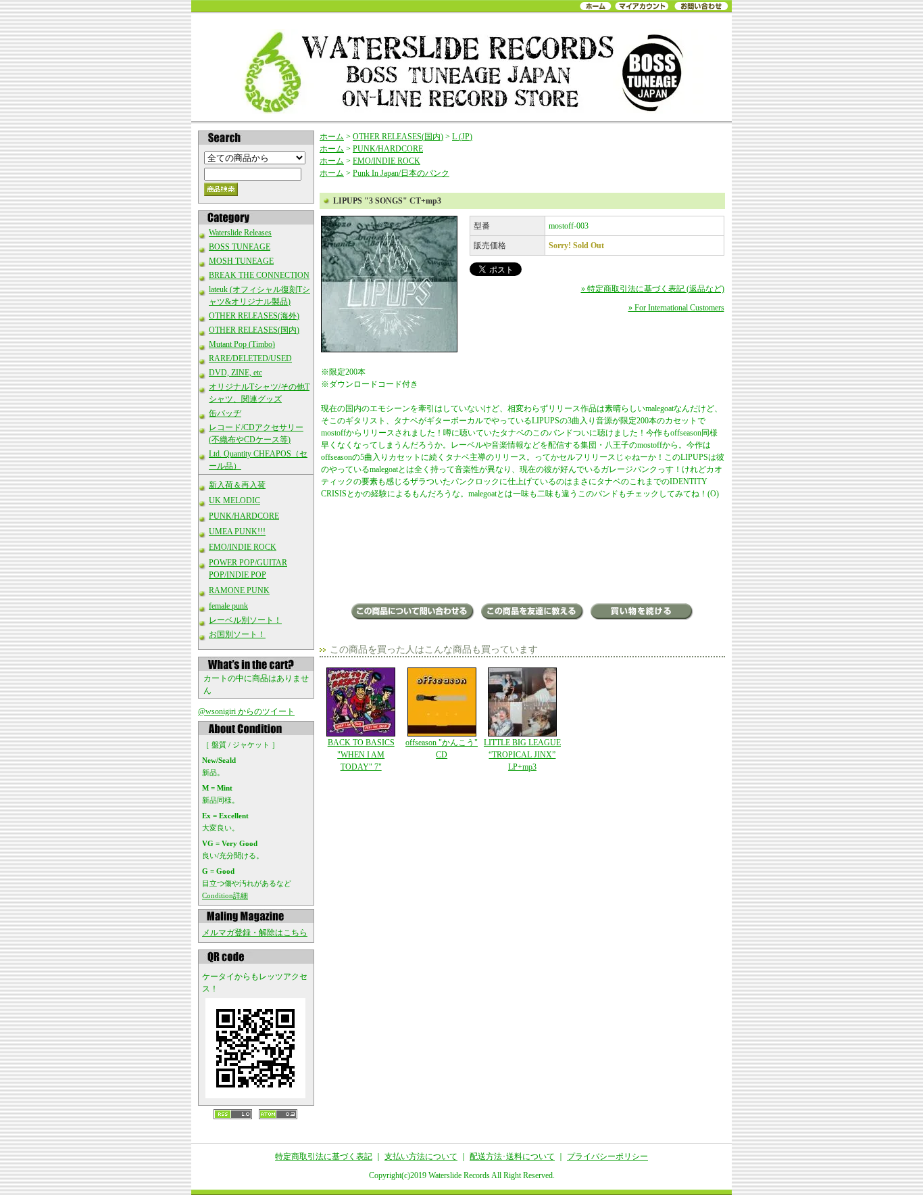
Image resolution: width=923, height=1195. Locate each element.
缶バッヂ (225, 413)
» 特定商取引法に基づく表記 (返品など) (652, 289)
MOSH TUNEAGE (241, 261)
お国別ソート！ (237, 634)
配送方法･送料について (512, 1156)
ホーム (332, 136)
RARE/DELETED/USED (250, 358)
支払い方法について (420, 1156)
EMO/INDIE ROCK (242, 547)
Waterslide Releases (240, 232)
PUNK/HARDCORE (244, 516)
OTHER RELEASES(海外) (254, 316)
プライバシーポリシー (607, 1156)
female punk (228, 606)
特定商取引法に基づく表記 (323, 1156)
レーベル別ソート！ (245, 620)
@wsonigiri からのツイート (246, 711)
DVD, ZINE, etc (235, 372)
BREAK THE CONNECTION (259, 275)
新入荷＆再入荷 (237, 485)
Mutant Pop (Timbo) (242, 344)
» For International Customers (676, 307)
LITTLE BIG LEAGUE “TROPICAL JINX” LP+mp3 (522, 755)
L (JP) (462, 136)
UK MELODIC (234, 500)
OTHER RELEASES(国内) (254, 330)
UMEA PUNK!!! (237, 531)
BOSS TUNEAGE (239, 247)
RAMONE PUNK (239, 590)
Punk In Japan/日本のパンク (401, 173)
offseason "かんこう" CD (441, 748)
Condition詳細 (225, 895)
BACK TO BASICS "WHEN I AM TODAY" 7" (361, 755)
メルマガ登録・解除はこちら (254, 932)
